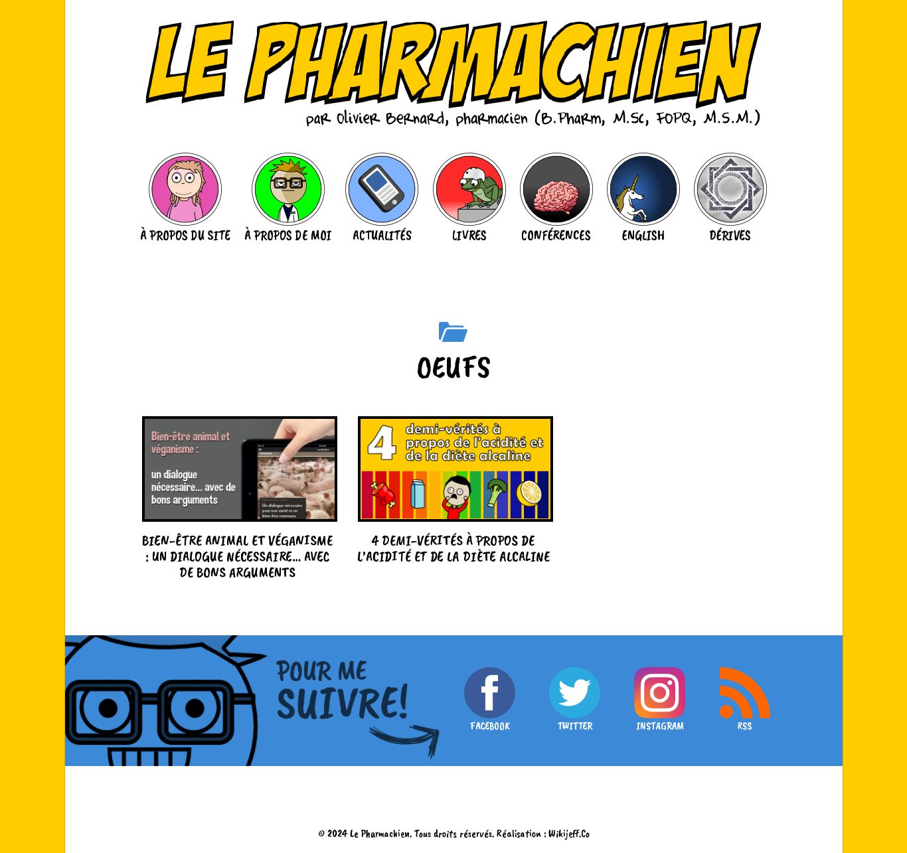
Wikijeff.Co (569, 833)
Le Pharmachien (380, 833)
